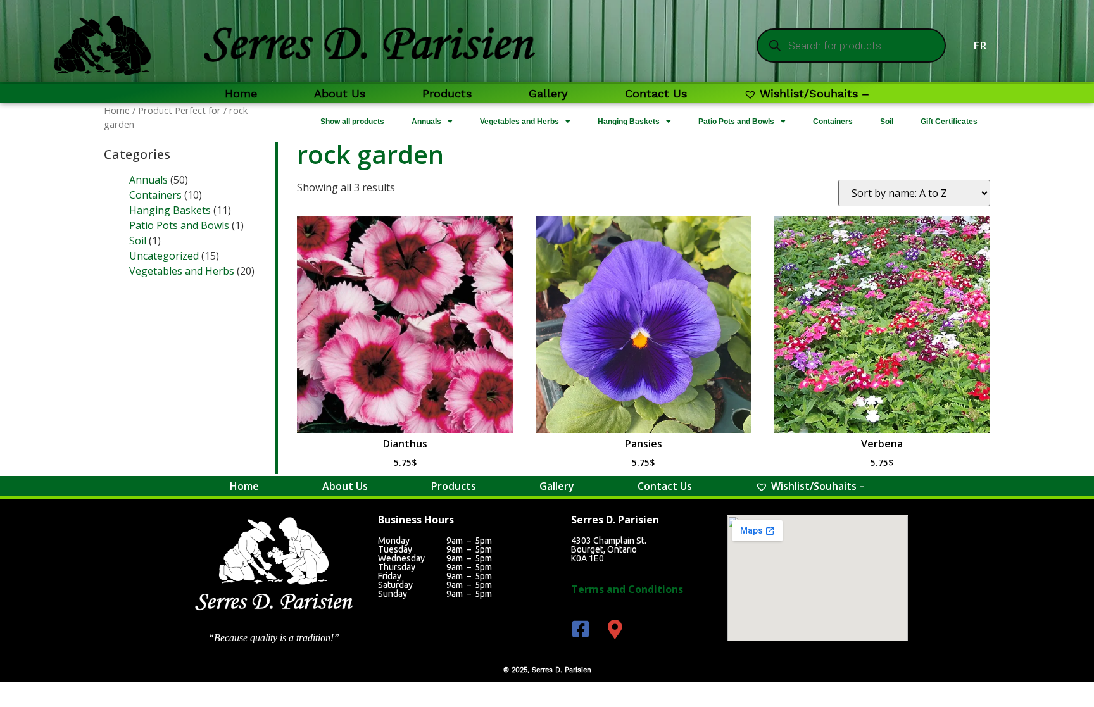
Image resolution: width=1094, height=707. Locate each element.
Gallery (548, 93)
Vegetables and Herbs (519, 121)
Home (241, 93)
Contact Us (656, 93)
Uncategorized (164, 256)
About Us (339, 93)
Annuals (426, 121)
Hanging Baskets (629, 121)
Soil (886, 121)
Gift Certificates (949, 121)
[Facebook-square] (580, 629)
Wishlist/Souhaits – (814, 93)
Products (447, 93)
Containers (833, 121)
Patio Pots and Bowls (736, 121)
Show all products (352, 121)
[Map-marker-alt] (615, 629)
